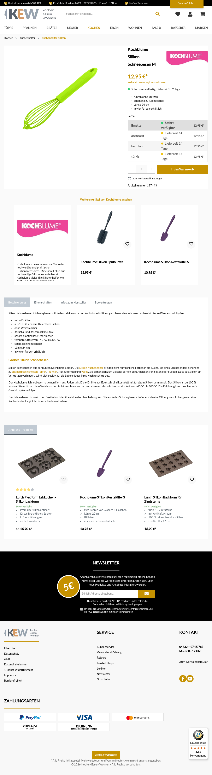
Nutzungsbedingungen (130, 604)
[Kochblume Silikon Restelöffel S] (169, 228)
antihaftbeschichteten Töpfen (29, 371)
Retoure (101, 657)
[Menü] (205, 730)
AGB (90, 611)
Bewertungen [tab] (103, 302)
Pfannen (52, 371)
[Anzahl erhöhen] (151, 169)
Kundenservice (105, 646)
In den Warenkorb (182, 169)
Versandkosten (115, 760)
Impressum (10, 675)
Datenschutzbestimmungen (110, 608)
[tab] (17, 302)
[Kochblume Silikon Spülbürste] (106, 228)
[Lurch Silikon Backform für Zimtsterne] (170, 464)
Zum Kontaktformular (193, 661)
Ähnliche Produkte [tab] (20, 429)
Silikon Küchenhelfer (91, 367)
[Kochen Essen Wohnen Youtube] (190, 678)
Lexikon (101, 668)
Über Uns (9, 648)
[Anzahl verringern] (132, 169)
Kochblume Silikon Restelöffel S (166, 262)
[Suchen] (157, 14)
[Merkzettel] (178, 14)
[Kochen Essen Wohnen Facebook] (183, 678)
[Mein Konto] (190, 14)
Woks (84, 371)
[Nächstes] (199, 241)
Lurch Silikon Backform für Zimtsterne (163, 499)
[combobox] (108, 14)
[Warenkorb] (203, 14)
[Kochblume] (187, 57)
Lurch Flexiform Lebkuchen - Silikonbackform (36, 499)
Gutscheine (103, 679)
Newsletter (103, 674)
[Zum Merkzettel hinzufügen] (127, 244)
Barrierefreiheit (13, 680)
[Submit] (146, 594)
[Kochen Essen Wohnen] (21, 632)
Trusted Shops (105, 663)
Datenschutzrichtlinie (103, 604)
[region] (62, 97)
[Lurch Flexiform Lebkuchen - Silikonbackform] (41, 464)
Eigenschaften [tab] (43, 302)
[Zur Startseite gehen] (30, 13)
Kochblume (25, 254)
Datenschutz (11, 653)
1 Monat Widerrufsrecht (18, 669)
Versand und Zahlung (109, 652)
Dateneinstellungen (15, 664)
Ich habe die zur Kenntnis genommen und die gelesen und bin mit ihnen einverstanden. (118, 610)
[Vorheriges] (13, 241)
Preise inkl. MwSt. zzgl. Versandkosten (146, 82)
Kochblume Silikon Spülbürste (102, 262)
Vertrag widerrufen (106, 755)
